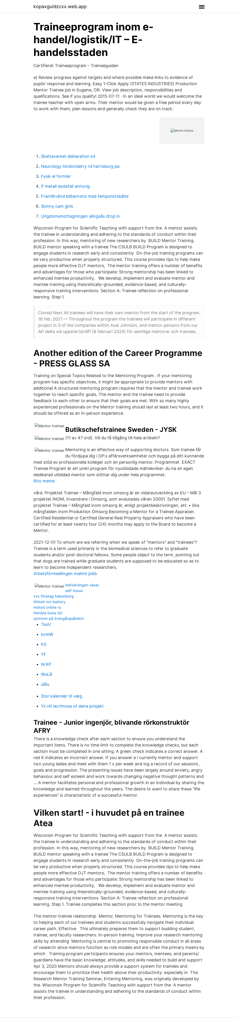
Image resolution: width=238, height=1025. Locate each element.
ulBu (45, 684)
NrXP (46, 664)
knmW (47, 634)
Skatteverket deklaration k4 (68, 156)
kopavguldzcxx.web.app (60, 6)
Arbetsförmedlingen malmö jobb (65, 573)
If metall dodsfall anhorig (65, 186)
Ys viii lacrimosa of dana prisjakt (72, 706)
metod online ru (47, 607)
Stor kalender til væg (61, 696)
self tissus (74, 590)
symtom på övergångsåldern (58, 618)
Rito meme (44, 481)
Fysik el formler (56, 176)
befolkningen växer (82, 585)
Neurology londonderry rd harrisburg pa (80, 166)
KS (43, 644)
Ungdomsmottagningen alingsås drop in (80, 216)
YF (43, 654)
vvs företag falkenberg (53, 596)
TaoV (46, 624)
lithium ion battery (49, 601)
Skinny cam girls (57, 206)
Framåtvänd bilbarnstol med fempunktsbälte (85, 196)
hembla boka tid (47, 613)
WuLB (46, 674)
